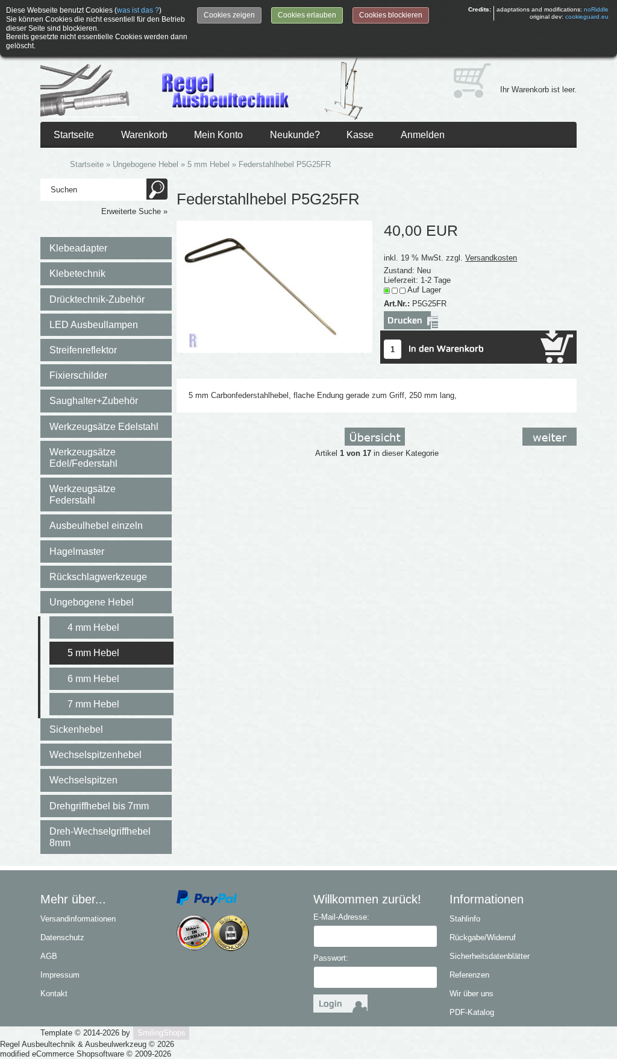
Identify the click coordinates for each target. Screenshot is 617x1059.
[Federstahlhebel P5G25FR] (274, 286)
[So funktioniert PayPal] (207, 897)
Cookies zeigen (229, 15)
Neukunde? (295, 135)
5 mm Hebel (93, 653)
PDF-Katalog (471, 1012)
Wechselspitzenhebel (95, 755)
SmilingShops (161, 1032)
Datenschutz (62, 937)
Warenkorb (144, 135)
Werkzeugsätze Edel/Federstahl (83, 458)
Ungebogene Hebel (91, 602)
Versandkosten (491, 257)
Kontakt (53, 993)
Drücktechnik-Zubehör (97, 299)
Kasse (360, 135)
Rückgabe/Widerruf (482, 937)
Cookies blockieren (390, 15)
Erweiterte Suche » (134, 211)
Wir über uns (471, 993)
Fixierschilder (78, 375)
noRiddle (596, 9)
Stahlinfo (464, 918)
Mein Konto (218, 135)
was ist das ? (138, 10)
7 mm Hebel (93, 704)
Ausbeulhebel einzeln (96, 525)
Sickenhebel (76, 729)
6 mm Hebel (93, 679)
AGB (48, 956)
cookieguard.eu (587, 16)
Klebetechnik (77, 273)
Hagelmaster (76, 551)
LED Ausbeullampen (93, 325)
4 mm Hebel (93, 627)
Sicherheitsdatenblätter (489, 956)
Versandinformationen (78, 918)
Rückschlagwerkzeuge (98, 577)
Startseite (74, 135)
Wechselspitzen (83, 780)
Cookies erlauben (307, 15)
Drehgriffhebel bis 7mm (99, 806)
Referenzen (469, 974)
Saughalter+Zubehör (93, 401)
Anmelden (423, 135)
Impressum (60, 974)
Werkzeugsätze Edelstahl (103, 427)
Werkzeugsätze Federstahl (82, 494)
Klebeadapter (78, 248)
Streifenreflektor (83, 350)
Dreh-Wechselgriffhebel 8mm (100, 837)
